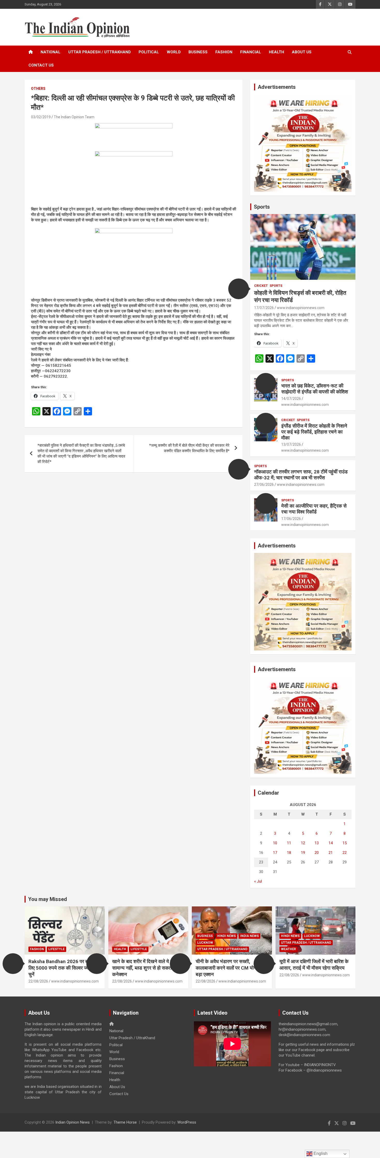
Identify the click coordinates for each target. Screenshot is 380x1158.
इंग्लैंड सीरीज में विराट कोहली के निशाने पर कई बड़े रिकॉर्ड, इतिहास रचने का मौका (314, 432)
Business (198, 52)
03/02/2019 (41, 117)
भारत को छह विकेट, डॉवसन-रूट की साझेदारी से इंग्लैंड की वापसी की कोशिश (314, 389)
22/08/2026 (38, 981)
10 (275, 843)
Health (276, 52)
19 (303, 852)
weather (288, 949)
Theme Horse (125, 1122)
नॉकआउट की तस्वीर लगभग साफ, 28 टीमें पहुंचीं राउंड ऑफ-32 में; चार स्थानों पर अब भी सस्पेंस (301, 475)
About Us (301, 52)
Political (149, 52)
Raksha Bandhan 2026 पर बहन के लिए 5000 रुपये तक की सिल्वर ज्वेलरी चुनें (63, 967)
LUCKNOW (205, 942)
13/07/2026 (291, 444)
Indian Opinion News (72, 1122)
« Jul (258, 881)
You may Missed (47, 899)
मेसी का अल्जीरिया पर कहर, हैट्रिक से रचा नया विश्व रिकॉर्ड (314, 509)
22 (345, 852)
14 (331, 843)
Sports (262, 207)
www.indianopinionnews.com (300, 308)
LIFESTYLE (56, 949)
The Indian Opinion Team (74, 117)
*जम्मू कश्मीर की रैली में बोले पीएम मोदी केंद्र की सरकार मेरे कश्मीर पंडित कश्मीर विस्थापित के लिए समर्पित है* (189, 448)
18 (289, 852)
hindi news (226, 936)
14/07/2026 (291, 399)
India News (249, 936)
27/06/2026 (264, 484)
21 (331, 852)
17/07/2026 (264, 308)
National (50, 52)
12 (303, 843)
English (320, 1153)
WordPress (186, 1122)
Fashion (223, 52)
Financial (250, 52)
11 (289, 843)
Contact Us (41, 65)
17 (275, 852)
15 (345, 843)
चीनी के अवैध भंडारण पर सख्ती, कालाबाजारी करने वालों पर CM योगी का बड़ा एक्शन (229, 967)
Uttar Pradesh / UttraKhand (99, 52)
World (174, 52)
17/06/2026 (291, 519)
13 (317, 843)
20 (317, 852)
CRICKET (261, 286)
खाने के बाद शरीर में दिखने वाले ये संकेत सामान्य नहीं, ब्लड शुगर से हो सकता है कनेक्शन (146, 967)
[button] (238, 288)
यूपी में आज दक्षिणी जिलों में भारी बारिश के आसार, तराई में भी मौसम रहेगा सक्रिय (313, 964)
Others (38, 88)
